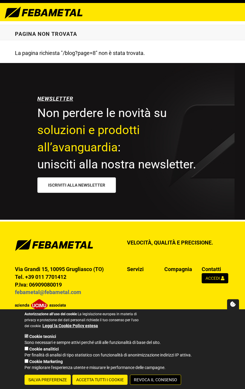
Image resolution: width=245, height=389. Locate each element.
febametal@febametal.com (48, 292)
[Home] (43, 12)
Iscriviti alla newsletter (76, 185)
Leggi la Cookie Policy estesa (70, 325)
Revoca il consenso (155, 379)
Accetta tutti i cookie (100, 379)
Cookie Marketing (46, 361)
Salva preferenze (47, 379)
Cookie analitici (44, 349)
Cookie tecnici (42, 336)
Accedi (213, 278)
